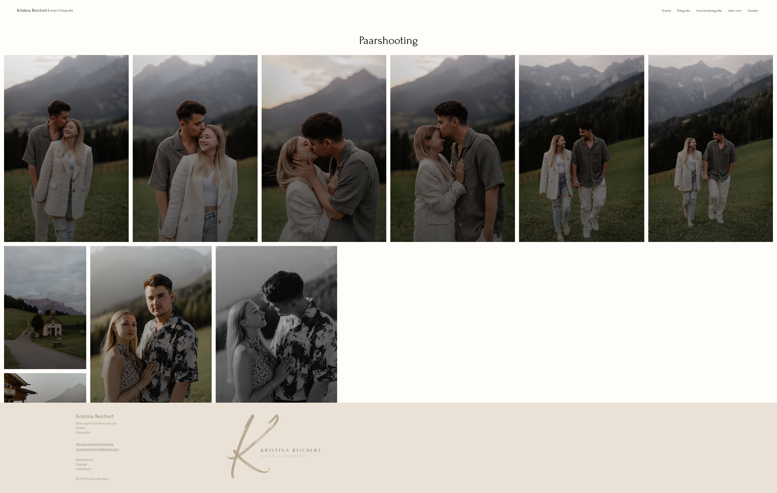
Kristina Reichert (32, 10)
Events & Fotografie (60, 10)
